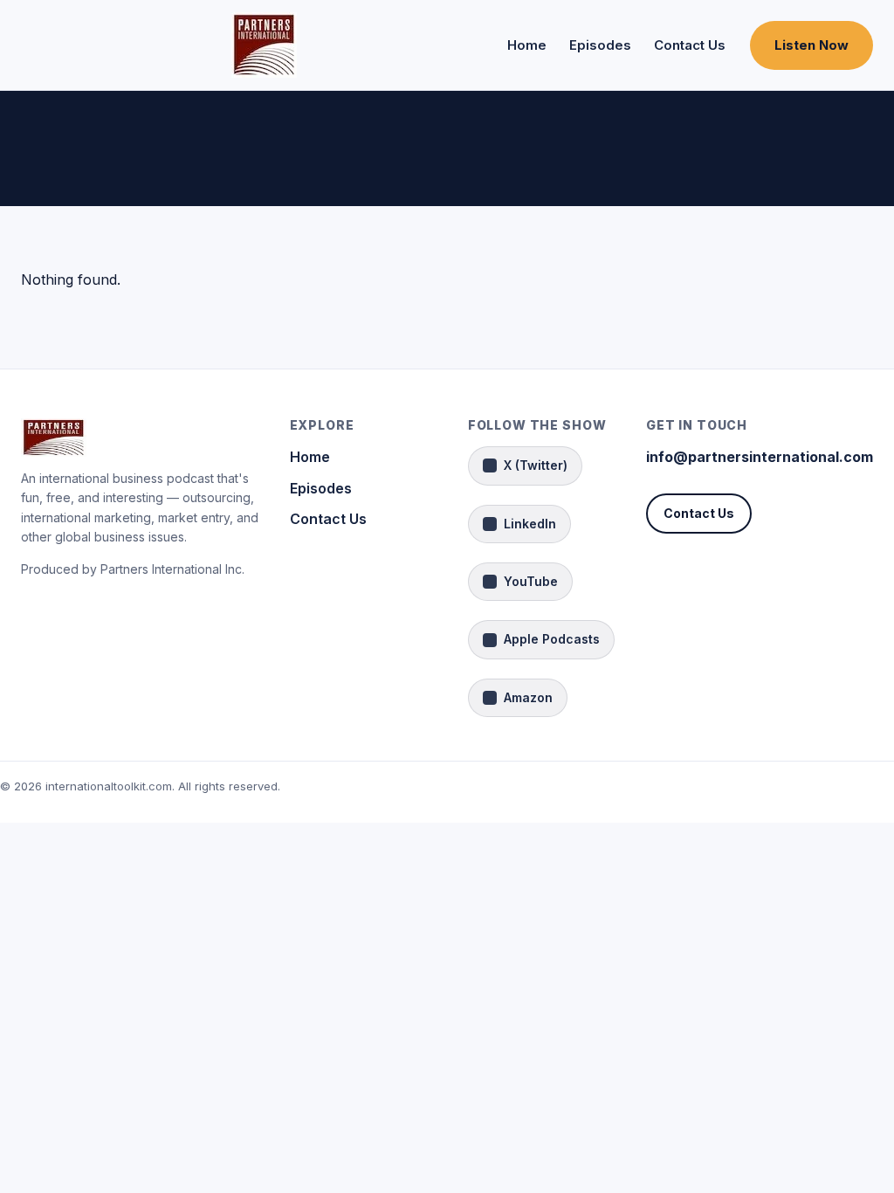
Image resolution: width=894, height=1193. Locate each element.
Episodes (600, 45)
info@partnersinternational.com (759, 456)
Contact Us (690, 45)
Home (527, 45)
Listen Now (811, 45)
